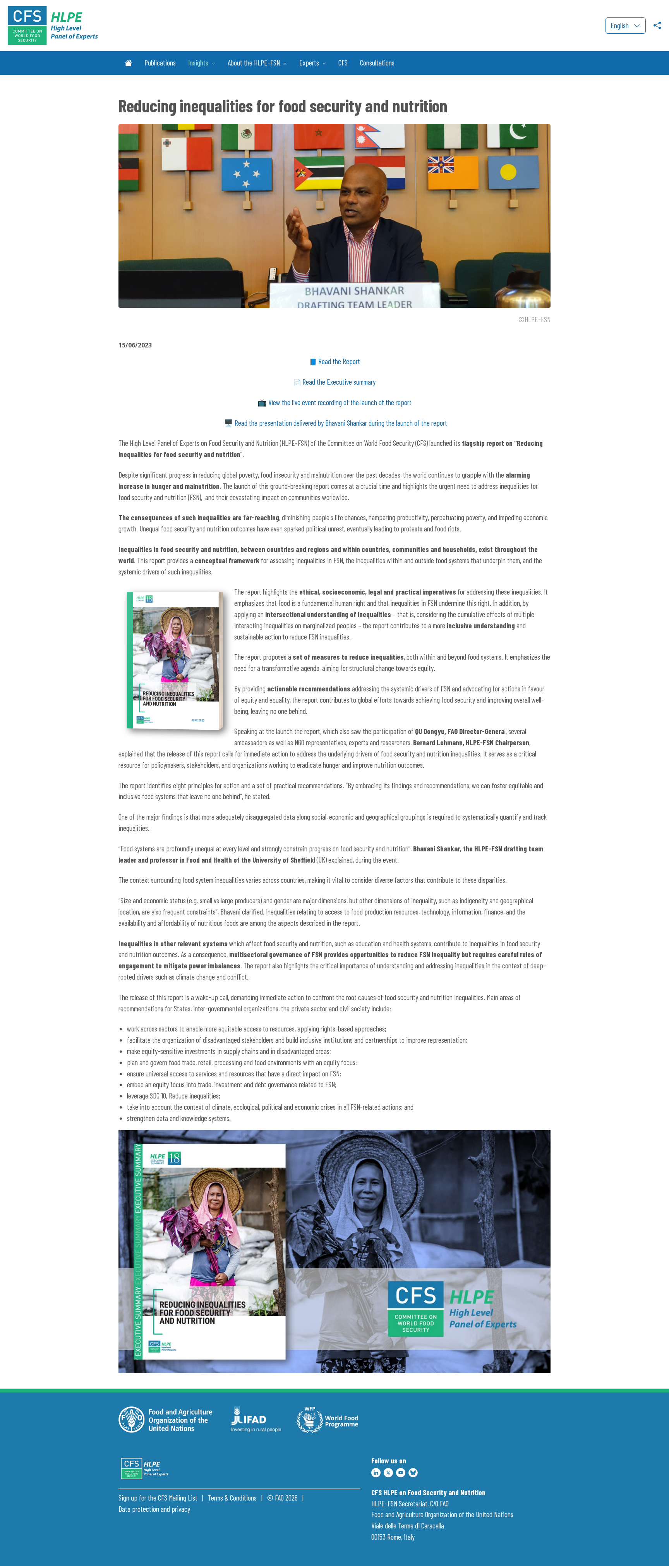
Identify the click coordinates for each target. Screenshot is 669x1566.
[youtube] (400, 1471)
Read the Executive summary (339, 381)
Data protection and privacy (154, 1508)
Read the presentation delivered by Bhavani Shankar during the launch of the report (341, 422)
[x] (388, 1471)
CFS (343, 62)
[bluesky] (413, 1471)
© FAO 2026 (282, 1497)
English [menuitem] (620, 25)
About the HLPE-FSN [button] (254, 62)
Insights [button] (199, 62)
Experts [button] (310, 62)
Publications (160, 62)
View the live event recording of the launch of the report (340, 402)
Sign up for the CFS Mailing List (157, 1497)
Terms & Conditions (232, 1497)
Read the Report (339, 361)
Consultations (377, 62)
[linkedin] (376, 1471)
